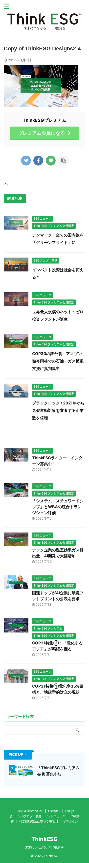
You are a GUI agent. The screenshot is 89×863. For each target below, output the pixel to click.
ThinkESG (44, 839)
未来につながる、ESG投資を (44, 847)
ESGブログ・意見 (30, 816)
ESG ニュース (56, 816)
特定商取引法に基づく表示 (37, 821)
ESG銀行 (54, 811)
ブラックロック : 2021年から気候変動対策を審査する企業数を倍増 (58, 410)
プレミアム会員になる (41, 133)
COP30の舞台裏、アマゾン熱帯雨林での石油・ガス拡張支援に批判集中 (58, 361)
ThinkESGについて (30, 811)
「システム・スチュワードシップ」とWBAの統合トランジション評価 (58, 506)
